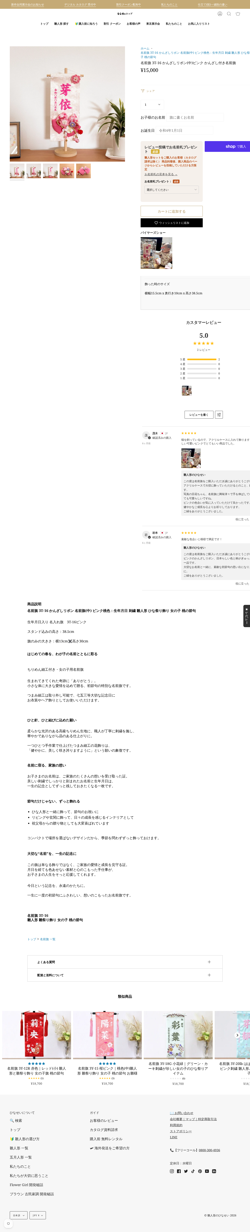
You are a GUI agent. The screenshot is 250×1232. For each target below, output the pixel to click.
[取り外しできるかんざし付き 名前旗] (50, 171)
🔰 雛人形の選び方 (25, 1138)
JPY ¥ (36, 1215)
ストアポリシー (181, 1131)
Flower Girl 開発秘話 (26, 1184)
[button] (61, 24)
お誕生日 (148, 130)
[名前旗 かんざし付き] (33, 171)
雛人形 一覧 (19, 1148)
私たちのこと (20, 1166)
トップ (31, 939)
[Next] (237, 1035)
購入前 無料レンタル (106, 1138)
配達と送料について (50, 975)
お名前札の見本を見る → (161, 174)
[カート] (237, 14)
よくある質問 (46, 962)
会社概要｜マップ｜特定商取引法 (193, 1119)
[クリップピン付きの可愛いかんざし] (83, 171)
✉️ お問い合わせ (181, 1113)
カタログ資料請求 (104, 1129)
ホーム (145, 48)
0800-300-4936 (209, 1150)
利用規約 (176, 1125)
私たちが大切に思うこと (29, 1175)
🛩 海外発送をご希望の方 (110, 1148)
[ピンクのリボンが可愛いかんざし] (67, 171)
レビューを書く (199, 414)
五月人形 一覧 (21, 1157)
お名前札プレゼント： (161, 181)
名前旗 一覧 (47, 939)
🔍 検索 (16, 1120)
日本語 (17, 1215)
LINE (173, 1137)
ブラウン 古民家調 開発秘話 (32, 1194)
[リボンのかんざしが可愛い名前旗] (17, 171)
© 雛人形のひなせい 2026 (220, 1215)
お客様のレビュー (104, 1120)
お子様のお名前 (153, 117)
